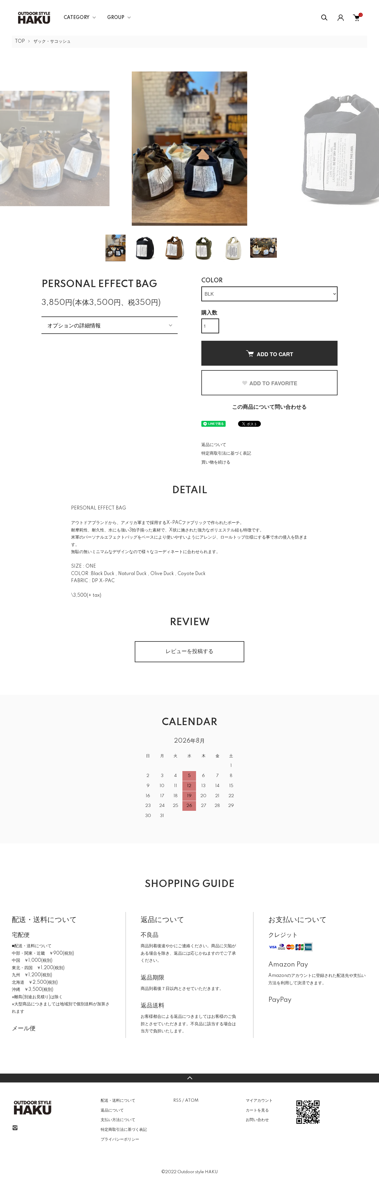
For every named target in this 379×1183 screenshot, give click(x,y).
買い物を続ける (215, 462)
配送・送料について (118, 1100)
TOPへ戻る (189, 1078)
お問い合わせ (257, 1120)
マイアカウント (259, 1100)
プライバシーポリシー (120, 1139)
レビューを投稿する (189, 652)
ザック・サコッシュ (52, 41)
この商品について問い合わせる (269, 407)
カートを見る (257, 1110)
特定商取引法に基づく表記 (226, 453)
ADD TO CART (275, 354)
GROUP (115, 17)
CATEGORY (76, 17)
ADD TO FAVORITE (273, 383)
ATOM (191, 1100)
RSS (177, 1100)
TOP (20, 41)
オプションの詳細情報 (74, 325)
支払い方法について (118, 1120)
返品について (213, 444)
